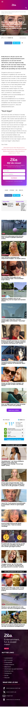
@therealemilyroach (8, 147)
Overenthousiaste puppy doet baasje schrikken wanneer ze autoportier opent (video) (13, 363)
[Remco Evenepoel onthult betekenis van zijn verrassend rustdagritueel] (14, 617)
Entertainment (5, 254)
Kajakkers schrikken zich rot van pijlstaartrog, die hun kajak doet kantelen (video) (13, 300)
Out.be (6, 675)
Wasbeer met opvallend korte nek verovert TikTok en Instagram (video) (13, 607)
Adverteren (7, 667)
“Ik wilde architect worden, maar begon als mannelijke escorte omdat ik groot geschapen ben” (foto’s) (23, 207)
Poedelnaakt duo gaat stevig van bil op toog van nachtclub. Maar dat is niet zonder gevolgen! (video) (13, 545)
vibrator (21, 190)
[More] (22, 43)
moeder (6, 190)
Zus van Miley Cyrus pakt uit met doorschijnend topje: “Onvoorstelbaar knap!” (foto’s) (12, 278)
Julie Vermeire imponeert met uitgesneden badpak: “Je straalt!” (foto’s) (13, 258)
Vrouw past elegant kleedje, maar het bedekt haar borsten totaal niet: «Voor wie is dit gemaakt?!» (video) (13, 484)
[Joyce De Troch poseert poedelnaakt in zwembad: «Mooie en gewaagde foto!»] (14, 495)
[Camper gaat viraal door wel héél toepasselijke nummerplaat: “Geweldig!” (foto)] (14, 310)
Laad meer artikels (13, 410)
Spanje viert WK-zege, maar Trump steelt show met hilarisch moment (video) (12, 589)
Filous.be (7, 677)
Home (2, 11)
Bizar (10, 11)
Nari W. (10, 38)
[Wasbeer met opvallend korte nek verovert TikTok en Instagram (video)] (14, 599)
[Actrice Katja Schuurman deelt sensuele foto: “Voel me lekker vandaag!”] (14, 515)
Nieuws (6, 11)
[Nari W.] (2, 38)
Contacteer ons (8, 671)
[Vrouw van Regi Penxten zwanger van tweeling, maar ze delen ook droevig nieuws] (14, 374)
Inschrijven (14, 178)
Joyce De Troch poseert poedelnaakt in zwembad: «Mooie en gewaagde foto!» (13, 504)
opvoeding (12, 190)
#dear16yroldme (20, 151)
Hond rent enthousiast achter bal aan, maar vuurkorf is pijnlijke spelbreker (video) (12, 237)
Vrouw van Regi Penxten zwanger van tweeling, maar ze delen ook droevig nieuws (12, 384)
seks (16, 190)
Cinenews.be (8, 673)
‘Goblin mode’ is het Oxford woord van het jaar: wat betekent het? (10, 205)
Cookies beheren (9, 664)
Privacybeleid (8, 662)
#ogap (16, 149)
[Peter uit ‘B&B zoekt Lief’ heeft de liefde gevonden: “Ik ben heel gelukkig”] (14, 395)
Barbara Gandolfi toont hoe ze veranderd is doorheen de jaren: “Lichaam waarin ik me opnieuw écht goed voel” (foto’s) (13, 342)
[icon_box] (11, 688)
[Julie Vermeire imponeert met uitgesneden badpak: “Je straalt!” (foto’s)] (14, 248)
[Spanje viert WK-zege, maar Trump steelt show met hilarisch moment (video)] (14, 580)
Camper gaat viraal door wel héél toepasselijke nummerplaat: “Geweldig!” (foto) (13, 321)
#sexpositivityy (10, 149)
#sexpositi (4, 149)
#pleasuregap (6, 151)
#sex (15, 147)
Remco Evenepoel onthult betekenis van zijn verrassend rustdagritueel (13, 625)
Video (3, 233)
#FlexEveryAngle (22, 149)
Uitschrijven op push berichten (13, 669)
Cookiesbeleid (8, 658)
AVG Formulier (8, 660)
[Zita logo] (14, 5)
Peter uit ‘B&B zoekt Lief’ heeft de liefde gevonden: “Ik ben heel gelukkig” (13, 405)
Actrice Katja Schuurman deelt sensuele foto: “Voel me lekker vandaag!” (11, 525)
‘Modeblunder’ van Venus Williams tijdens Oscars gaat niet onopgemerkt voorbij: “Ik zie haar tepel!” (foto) (12, 463)
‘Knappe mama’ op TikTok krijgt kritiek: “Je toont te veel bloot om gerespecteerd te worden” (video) (12, 565)
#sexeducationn (21, 147)
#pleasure (12, 151)
